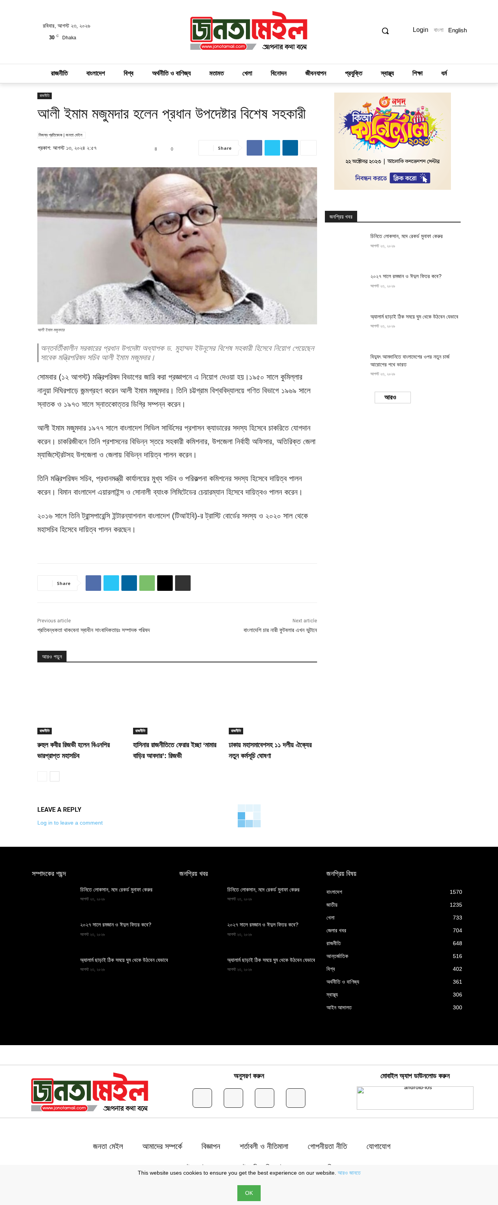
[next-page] (55, 776)
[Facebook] (254, 148)
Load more (390, 397)
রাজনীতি (44, 95)
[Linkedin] (290, 148)
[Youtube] (295, 1098)
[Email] (165, 583)
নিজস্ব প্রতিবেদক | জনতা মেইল (60, 135)
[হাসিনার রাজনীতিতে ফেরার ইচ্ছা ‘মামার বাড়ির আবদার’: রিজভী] (177, 703)
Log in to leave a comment (70, 823)
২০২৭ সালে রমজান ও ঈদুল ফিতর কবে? (406, 276)
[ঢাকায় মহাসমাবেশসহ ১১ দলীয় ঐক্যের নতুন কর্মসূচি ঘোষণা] (273, 703)
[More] (308, 148)
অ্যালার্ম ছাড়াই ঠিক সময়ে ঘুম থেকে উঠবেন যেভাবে (414, 317)
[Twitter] (272, 148)
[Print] (183, 583)
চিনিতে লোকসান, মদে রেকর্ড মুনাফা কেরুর (406, 236)
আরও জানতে (349, 1173)
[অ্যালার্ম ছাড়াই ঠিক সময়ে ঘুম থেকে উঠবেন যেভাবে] (345, 327)
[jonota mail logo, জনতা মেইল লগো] (249, 32)
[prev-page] (42, 776)
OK (249, 1193)
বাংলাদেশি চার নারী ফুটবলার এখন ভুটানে (280, 630)
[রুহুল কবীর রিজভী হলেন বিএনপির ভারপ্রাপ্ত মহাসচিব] (81, 703)
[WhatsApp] (147, 583)
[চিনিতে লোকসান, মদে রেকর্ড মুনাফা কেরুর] (345, 247)
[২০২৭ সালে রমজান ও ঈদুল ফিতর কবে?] (345, 287)
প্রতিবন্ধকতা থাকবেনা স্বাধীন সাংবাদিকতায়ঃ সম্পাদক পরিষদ (93, 630)
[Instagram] (233, 1098)
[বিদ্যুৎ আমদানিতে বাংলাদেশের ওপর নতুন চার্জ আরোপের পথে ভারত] (345, 367)
